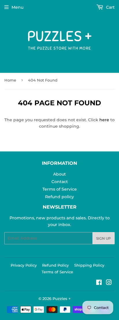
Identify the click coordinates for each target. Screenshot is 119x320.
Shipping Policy (89, 265)
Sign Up (103, 238)
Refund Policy (55, 265)
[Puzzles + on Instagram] (109, 283)
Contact (59, 181)
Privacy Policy (24, 265)
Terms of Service (59, 189)
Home (10, 80)
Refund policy (59, 196)
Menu (17, 7)
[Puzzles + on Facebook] (99, 283)
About (59, 174)
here (104, 119)
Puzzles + (62, 298)
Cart (110, 7)
